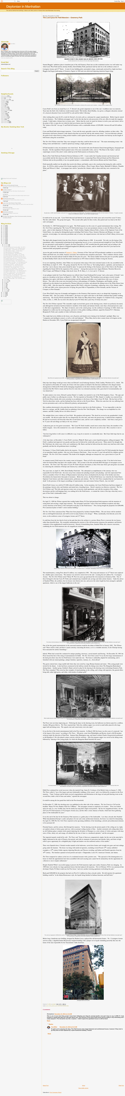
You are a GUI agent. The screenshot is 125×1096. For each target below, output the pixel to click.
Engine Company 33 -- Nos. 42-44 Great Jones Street (14, 257)
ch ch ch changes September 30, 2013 (11, 208)
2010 (4, 295)
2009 (4, 296)
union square (4, 120)
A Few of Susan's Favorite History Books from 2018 (13, 199)
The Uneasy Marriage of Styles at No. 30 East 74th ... (14, 255)
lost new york (60, 1005)
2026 (4, 225)
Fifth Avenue (4, 96)
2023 (4, 229)
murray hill (3, 114)
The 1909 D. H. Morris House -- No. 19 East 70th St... (14, 272)
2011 (4, 293)
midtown (3, 113)
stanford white (66, 1005)
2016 (4, 239)
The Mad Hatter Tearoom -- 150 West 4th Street (13, 264)
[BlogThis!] (60, 1004)
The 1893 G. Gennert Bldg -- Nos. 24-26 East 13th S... (14, 278)
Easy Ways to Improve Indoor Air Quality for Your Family (14, 186)
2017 (4, 237)
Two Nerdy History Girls (8, 198)
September (6, 280)
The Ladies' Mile (5, 99)
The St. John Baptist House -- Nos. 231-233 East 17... (14, 273)
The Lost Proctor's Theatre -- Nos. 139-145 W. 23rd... (14, 260)
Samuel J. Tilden (71, 252)
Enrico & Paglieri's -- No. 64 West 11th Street (12, 277)
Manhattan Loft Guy (7, 207)
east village (3, 107)
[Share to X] (62, 1004)
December (6, 244)
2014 (4, 242)
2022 (4, 231)
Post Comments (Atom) (55, 1092)
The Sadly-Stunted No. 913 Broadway (11, 252)
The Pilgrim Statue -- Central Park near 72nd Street (13, 249)
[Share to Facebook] (63, 1004)
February (6, 289)
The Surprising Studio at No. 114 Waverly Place (13, 259)
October (5, 279)
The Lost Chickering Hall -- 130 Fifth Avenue (12, 253)
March (5, 288)
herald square (4, 112)
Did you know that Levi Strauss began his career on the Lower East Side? (18, 204)
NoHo (2, 98)
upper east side (4, 121)
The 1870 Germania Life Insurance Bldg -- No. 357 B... (14, 247)
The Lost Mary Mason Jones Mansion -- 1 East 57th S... (15, 275)
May (5, 285)
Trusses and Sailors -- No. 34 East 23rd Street (13, 265)
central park (4, 102)
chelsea (3, 103)
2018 (4, 236)
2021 (4, 232)
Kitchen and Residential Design (10, 185)
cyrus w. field (48, 1005)
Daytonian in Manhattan (23, 6)
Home (83, 1085)
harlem (2, 111)
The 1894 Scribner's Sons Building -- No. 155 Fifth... (14, 254)
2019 (4, 235)
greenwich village (5, 110)
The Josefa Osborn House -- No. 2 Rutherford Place (14, 248)
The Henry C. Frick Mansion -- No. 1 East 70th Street (14, 263)
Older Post (121, 1085)
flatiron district (4, 108)
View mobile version (83, 1088)
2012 (4, 292)
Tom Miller (54, 1027)
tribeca (2, 119)
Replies (51, 1024)
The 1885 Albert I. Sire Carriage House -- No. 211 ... (14, 267)
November (6, 245)
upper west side (4, 122)
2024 (4, 228)
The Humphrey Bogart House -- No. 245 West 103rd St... (15, 270)
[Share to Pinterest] (65, 1004)
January (5, 290)
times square (4, 118)
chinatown (3, 104)
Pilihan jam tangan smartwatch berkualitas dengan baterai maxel (16, 195)
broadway (3, 101)
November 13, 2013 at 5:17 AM (68, 1027)
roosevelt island (4, 117)
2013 (4, 243)
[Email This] (59, 1004)
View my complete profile (7, 58)
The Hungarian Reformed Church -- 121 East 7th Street (14, 258)
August (5, 282)
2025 (4, 227)
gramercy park (54, 1005)
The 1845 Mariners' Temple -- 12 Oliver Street (12, 250)
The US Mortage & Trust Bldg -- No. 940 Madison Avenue (15, 262)
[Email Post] (57, 1004)
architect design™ (7, 189)
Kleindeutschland (5, 97)
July (5, 283)
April (5, 287)
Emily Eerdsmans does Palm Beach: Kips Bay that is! (14, 191)
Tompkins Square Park (6, 100)
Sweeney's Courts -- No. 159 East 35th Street (12, 274)
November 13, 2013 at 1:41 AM (63, 1014)
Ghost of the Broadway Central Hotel (10, 213)
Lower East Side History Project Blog (12, 203)
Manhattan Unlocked (8, 211)
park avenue (4, 115)
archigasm (5, 194)
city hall (3, 105)
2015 (4, 240)
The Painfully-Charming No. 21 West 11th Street (13, 269)
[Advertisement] (55, 1073)
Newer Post (46, 1085)
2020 (4, 233)
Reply (48, 1020)
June (5, 284)
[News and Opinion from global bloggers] (6, 303)
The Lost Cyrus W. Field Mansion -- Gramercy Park (14, 268)
